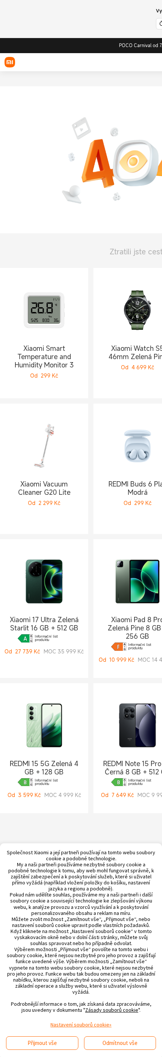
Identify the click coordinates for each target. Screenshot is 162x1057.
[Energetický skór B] (25, 782)
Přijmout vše (42, 1042)
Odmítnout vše (120, 1042)
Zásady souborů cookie (111, 1010)
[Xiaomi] (10, 62)
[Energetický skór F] (118, 646)
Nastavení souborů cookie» (81, 1024)
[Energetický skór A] (25, 638)
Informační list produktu (46, 638)
